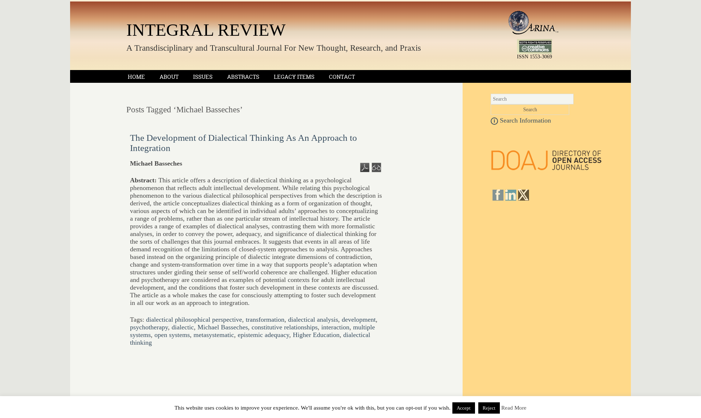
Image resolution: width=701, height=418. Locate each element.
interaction (335, 327)
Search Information (522, 120)
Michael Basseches (223, 327)
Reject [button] (489, 408)
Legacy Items (294, 77)
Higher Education (316, 334)
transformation (265, 319)
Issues (202, 77)
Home (136, 77)
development (359, 319)
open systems (172, 334)
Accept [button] (464, 408)
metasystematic (214, 334)
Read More (513, 408)
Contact (342, 77)
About (169, 77)
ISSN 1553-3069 (534, 56)
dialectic (183, 327)
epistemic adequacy (263, 334)
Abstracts (243, 77)
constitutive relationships (285, 327)
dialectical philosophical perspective (194, 319)
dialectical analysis (313, 319)
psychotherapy (149, 327)
